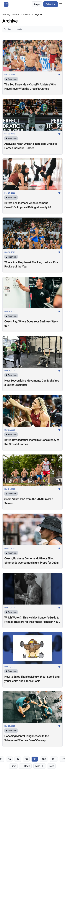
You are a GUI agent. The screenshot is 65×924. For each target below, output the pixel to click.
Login (37, 4)
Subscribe (50, 4)
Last (51, 766)
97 (17, 759)
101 (54, 759)
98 (26, 759)
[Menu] (61, 4)
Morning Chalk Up (10, 14)
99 (34, 759)
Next (37, 766)
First (13, 766)
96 (9, 759)
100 (44, 759)
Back (27, 766)
